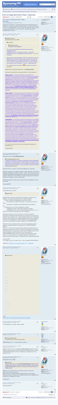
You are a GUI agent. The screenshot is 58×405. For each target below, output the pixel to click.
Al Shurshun (43, 41)
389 (47, 326)
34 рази (47, 48)
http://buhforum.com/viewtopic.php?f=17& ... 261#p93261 (21, 243)
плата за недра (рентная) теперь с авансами (18, 15)
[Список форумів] (12, 3)
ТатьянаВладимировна (45, 19)
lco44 (42, 346)
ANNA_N (42, 333)
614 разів (47, 49)
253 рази (47, 328)
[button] (45, 17)
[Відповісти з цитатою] (37, 20)
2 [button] (48, 17)
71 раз (47, 329)
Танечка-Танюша (44, 321)
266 (47, 339)
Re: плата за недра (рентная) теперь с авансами (14, 20)
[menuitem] (13, 9)
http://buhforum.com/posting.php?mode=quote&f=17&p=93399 (16, 317)
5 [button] (53, 17)
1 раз (47, 24)
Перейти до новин (30, 4)
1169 (47, 46)
